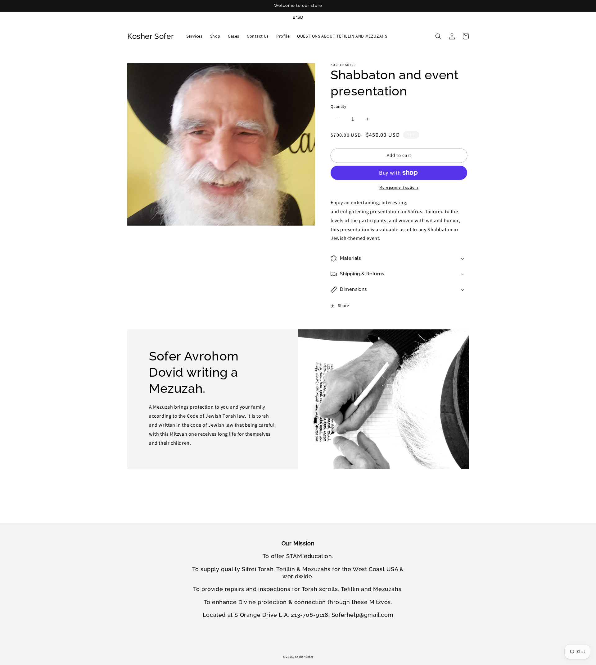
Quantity (338, 106)
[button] (438, 36)
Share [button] (343, 306)
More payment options (398, 187)
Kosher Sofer (304, 657)
